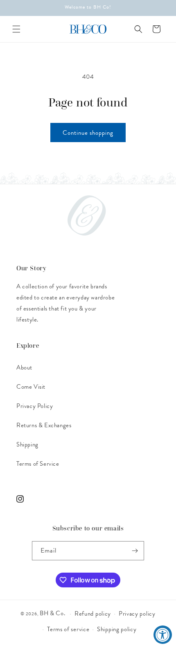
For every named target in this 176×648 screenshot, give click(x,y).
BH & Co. (53, 613)
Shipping (27, 444)
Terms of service (68, 629)
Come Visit (30, 386)
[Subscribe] (135, 550)
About (24, 367)
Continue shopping (88, 132)
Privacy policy (137, 613)
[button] (16, 29)
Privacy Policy (34, 405)
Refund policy (92, 613)
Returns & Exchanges (43, 425)
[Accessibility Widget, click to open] (162, 634)
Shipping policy (117, 629)
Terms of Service (37, 463)
